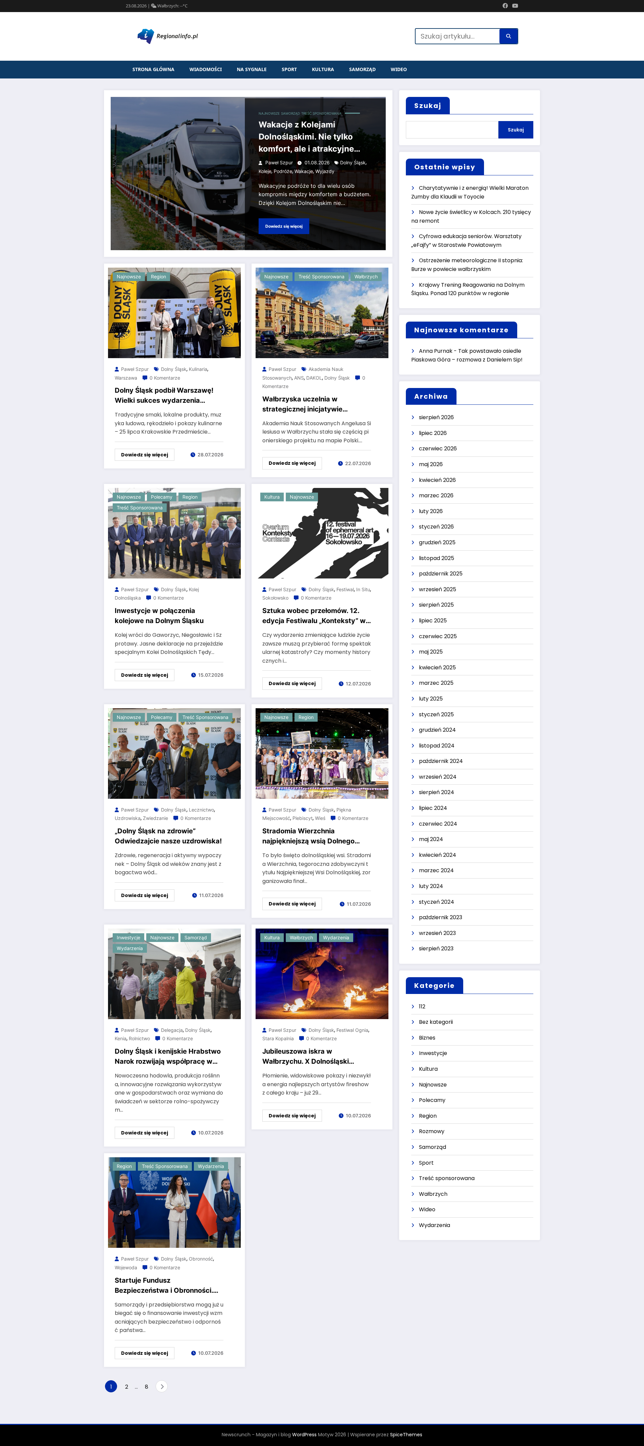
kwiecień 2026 (437, 480)
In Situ (363, 589)
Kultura (323, 69)
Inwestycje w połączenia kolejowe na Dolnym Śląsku (159, 616)
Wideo (399, 69)
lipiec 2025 (433, 620)
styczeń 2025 (436, 714)
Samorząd (362, 69)
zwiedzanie (155, 818)
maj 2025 (431, 652)
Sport (289, 69)
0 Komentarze (165, 378)
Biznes (427, 1038)
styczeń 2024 (436, 902)
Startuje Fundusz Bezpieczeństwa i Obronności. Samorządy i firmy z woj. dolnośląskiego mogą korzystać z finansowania (167, 1285)
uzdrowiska (128, 818)
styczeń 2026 (436, 527)
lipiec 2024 (433, 808)
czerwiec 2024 (438, 824)
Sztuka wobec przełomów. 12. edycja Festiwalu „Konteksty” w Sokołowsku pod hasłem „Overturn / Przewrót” (314, 616)
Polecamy (161, 497)
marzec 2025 (436, 683)
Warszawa (126, 378)
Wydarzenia (130, 948)
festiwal (345, 589)
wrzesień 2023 (437, 933)
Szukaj (427, 105)
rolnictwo (139, 1038)
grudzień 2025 (437, 542)
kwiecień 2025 (437, 667)
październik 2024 (441, 761)
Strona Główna (153, 69)
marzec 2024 (436, 870)
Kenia (120, 1038)
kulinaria (198, 369)
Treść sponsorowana (321, 113)
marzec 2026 (436, 495)
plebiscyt (302, 818)
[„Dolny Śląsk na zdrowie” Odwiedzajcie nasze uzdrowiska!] (174, 753)
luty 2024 (431, 886)
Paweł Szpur (279, 162)
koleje (265, 171)
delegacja (172, 1030)
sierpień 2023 (436, 948)
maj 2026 (431, 464)
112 (422, 1006)
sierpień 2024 (436, 792)
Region (158, 276)
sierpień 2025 (436, 605)
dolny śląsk (353, 162)
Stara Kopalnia (278, 1038)
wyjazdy (324, 171)
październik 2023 (440, 917)
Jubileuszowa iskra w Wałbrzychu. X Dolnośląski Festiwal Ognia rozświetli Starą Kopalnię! (312, 1056)
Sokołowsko (275, 598)
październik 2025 (441, 573)
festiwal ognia (352, 1030)
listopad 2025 (436, 558)
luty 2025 (431, 699)
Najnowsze (269, 113)
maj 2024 (431, 839)
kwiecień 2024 (437, 855)
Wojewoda (126, 1267)
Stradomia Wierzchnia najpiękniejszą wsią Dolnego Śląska (308, 836)
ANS (299, 378)
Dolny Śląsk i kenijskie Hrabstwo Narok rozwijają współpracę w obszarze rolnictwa (168, 1056)
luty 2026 (431, 511)
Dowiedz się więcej (284, 226)
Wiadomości (206, 69)
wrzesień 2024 (438, 777)
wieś (320, 818)
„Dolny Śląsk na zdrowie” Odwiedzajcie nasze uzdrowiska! (168, 836)
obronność (201, 1259)
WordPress (304, 1434)
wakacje (303, 171)
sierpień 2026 (436, 417)
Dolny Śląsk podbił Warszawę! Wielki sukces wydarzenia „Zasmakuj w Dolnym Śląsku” (164, 395)
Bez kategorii (436, 1022)
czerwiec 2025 (438, 636)
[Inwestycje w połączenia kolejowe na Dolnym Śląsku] (174, 533)
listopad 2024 (436, 745)
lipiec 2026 (433, 433)
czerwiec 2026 (438, 448)
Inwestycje (128, 937)
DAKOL (314, 378)
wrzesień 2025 (437, 589)
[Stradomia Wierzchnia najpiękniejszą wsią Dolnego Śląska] (322, 753)
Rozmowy (431, 1131)
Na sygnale (252, 69)
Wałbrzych (366, 276)
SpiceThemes (406, 1434)
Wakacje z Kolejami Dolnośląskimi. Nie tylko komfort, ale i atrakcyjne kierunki (306, 137)
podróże (283, 171)
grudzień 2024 (437, 730)
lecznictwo (201, 810)
